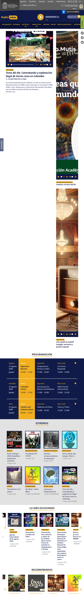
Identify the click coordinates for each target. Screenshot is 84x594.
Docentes (50, 1)
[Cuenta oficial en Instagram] (76, 2)
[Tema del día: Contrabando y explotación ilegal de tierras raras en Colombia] (69, 475)
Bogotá (12, 363)
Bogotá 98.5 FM (26, 25)
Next (80, 526)
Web (10, 404)
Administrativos (60, 1)
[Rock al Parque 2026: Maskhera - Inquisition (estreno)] (14, 440)
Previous (4, 526)
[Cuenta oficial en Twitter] (71, 2)
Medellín (12, 384)
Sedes (74, 8)
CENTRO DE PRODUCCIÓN (64, 24)
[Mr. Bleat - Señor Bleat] (32, 475)
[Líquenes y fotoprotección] (51, 475)
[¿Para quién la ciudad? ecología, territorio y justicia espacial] (67, 263)
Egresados (42, 1)
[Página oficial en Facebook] (69, 2)
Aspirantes (23, 1)
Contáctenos (78, 24)
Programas (17, 24)
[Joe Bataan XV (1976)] (32, 440)
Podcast (53, 24)
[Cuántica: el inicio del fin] (67, 105)
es (80, 1)
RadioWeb (46, 24)
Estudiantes (32, 1)
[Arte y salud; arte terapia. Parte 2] (69, 440)
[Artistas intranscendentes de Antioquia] (51, 440)
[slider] (22, 65)
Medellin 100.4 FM (37, 25)
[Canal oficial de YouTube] (74, 2)
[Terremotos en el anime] (14, 475)
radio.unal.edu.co (29, 5)
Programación (7, 24)
